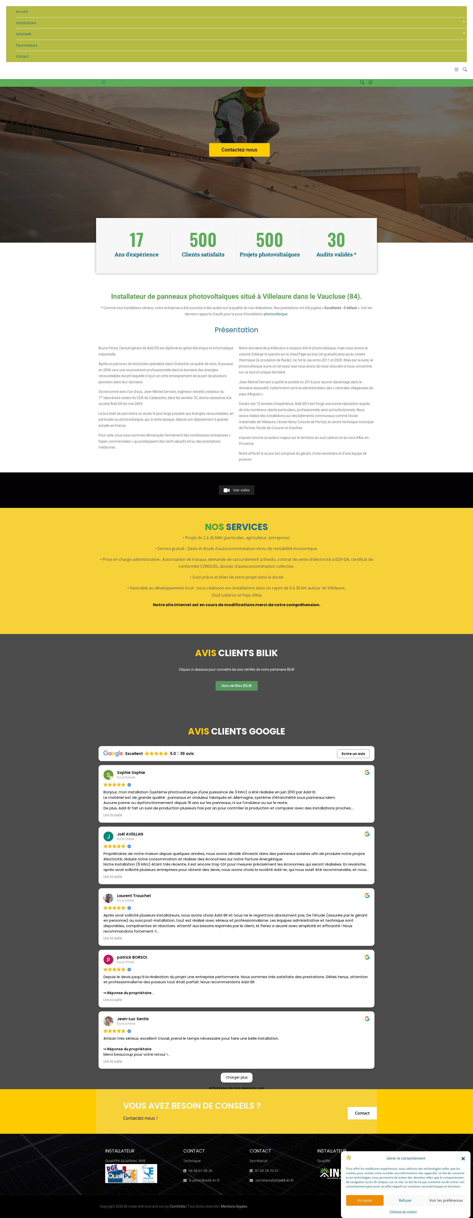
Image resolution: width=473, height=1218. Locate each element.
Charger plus (237, 1077)
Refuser (405, 1200)
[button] (463, 1158)
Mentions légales (234, 1206)
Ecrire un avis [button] (353, 753)
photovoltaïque (275, 314)
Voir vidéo (241, 490)
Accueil (22, 11)
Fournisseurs (26, 45)
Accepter (364, 1200)
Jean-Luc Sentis (133, 1018)
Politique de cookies (403, 1211)
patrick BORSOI (132, 957)
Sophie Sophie (131, 772)
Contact (22, 56)
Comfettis (178, 1206)
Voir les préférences (446, 1200)
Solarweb (23, 34)
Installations (26, 22)
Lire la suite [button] (112, 815)
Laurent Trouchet (134, 895)
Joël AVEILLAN (130, 834)
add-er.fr (286, 1180)
